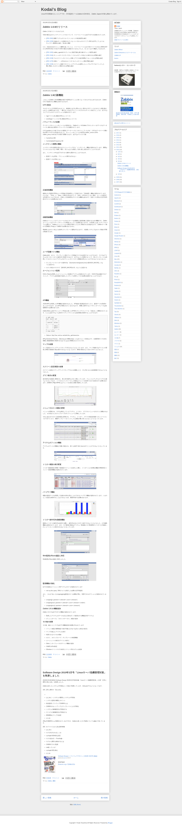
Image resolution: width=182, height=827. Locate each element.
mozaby (116, 265)
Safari (116, 288)
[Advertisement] (75, 81)
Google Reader (118, 235)
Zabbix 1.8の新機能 (53, 95)
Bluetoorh (117, 201)
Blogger (110, 823)
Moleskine (117, 262)
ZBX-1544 (50, 55)
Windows (117, 323)
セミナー (116, 332)
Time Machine (118, 308)
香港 (115, 352)
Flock (115, 224)
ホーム (76, 798)
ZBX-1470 (50, 61)
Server (116, 294)
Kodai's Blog (53, 9)
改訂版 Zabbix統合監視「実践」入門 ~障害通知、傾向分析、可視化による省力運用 (127, 114)
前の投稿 (104, 798)
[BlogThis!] (69, 71)
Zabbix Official (118, 49)
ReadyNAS (117, 282)
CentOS (116, 204)
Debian (116, 209)
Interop (116, 241)
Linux (116, 256)
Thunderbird (117, 306)
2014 (118, 140)
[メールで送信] (67, 71)
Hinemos (117, 238)
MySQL (116, 268)
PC (115, 276)
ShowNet (117, 297)
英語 (115, 349)
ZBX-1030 (50, 41)
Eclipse (116, 215)
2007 (118, 182)
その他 (116, 338)
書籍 (54, 781)
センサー (116, 335)
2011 (118, 147)
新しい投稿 (47, 798)
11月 (119, 151)
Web (115, 320)
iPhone (116, 244)
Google (116, 233)
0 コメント (56, 71)
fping (115, 227)
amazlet (64, 757)
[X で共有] (71, 71)
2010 (118, 149)
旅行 (115, 358)
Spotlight (116, 303)
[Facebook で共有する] (73, 71)
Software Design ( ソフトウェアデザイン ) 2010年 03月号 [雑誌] (77, 756)
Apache (116, 198)
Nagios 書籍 (122, 192)
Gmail (116, 230)
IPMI (115, 247)
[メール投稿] (63, 71)
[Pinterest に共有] (75, 71)
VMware (116, 317)
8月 (119, 154)
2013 (118, 142)
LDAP (116, 250)
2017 (118, 133)
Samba (116, 291)
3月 (119, 161)
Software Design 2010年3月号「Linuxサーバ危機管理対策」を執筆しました (128, 170)
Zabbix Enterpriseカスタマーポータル (125, 52)
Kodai (118, 26)
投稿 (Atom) (77, 804)
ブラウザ (116, 340)
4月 (119, 159)
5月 (119, 156)
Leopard (116, 253)
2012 (118, 144)
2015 (118, 137)
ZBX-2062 (50, 38)
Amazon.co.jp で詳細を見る (66, 764)
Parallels (116, 273)
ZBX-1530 (50, 64)
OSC (115, 270)
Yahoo (116, 326)
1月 (119, 174)
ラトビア (116, 346)
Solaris (116, 300)
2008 (118, 179)
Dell (115, 212)
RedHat (116, 285)
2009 (118, 177)
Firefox (116, 221)
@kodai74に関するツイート (122, 123)
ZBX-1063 (50, 52)
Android (116, 195)
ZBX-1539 (50, 58)
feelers (116, 58)
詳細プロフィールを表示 (121, 39)
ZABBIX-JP (117, 55)
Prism (116, 279)
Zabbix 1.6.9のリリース (55, 27)
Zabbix (50, 74)
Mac (115, 259)
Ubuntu (116, 314)
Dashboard (117, 206)
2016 (118, 135)
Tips (115, 311)
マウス (116, 343)
